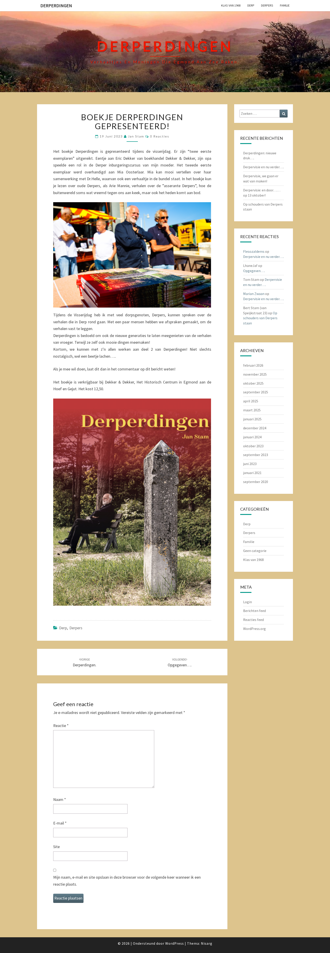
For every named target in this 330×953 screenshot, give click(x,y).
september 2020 (255, 481)
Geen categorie (254, 550)
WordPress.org (254, 628)
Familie (285, 5)
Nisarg (206, 943)
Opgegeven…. (254, 270)
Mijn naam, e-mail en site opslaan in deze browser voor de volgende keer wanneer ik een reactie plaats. (127, 881)
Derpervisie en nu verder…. (263, 167)
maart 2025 (252, 410)
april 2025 (250, 401)
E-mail (60, 823)
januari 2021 (252, 472)
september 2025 (255, 392)
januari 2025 (252, 419)
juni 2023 (250, 463)
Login (247, 602)
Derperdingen (56, 5)
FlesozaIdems (253, 251)
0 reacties (159, 136)
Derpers (267, 5)
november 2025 (255, 374)
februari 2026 (253, 365)
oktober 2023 (253, 446)
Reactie (61, 725)
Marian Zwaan (253, 293)
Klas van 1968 (231, 5)
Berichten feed (254, 610)
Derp (250, 5)
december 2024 (254, 428)
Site (56, 846)
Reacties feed (253, 619)
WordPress (174, 943)
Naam (59, 799)
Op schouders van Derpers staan (260, 318)
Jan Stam (136, 136)
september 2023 (255, 454)
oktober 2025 (253, 383)
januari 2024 (252, 437)
